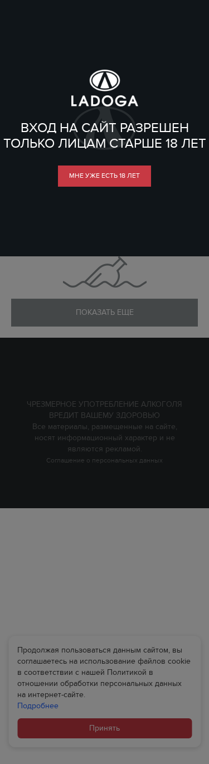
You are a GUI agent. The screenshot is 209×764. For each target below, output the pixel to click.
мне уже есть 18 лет (104, 175)
